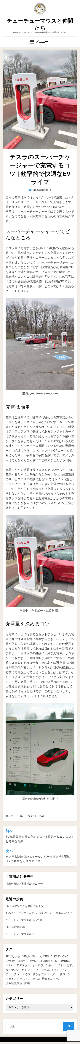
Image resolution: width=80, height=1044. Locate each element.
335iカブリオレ (31, 956)
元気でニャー (49, 978)
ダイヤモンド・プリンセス (32, 969)
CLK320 (55, 956)
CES (46, 956)
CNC (65, 956)
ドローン (65, 974)
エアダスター (22, 965)
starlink (64, 960)
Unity (9, 965)
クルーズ (50, 965)
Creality (10, 960)
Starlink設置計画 (15, 926)
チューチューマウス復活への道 (24, 920)
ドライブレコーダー (45, 974)
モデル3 (39, 815)
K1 (57, 960)
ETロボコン (46, 960)
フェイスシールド (17, 978)
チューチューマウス (18, 974)
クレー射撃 (65, 965)
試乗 (27, 983)
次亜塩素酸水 (14, 983)
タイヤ (10, 969)
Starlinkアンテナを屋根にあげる (24, 906)
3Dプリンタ (13, 956)
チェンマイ (58, 969)
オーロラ (37, 965)
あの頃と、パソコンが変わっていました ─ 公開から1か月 (39, 913)
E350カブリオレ (27, 960)
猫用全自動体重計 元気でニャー (24, 883)
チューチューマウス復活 (20, 934)
